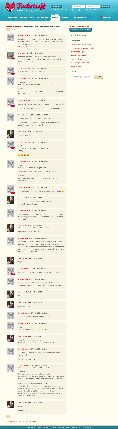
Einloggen (105, 7)
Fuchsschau (42, 17)
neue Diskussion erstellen (80, 30)
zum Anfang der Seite (27, 421)
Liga (32, 17)
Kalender (66, 17)
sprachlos (21, 132)
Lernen (23, 17)
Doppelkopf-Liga (77, 52)
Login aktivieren (62, 9)
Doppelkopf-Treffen (78, 55)
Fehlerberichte (76, 59)
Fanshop (46, 427)
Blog (39, 427)
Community (11, 17)
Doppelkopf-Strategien (80, 63)
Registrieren (56, 7)
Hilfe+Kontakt (81, 17)
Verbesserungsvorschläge (81, 44)
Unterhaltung (13, 26)
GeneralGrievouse (24, 35)
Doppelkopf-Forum (79, 26)
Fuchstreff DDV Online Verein (82, 48)
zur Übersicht (11, 421)
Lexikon (61, 427)
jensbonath (21, 53)
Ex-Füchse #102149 (24, 366)
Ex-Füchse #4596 (24, 68)
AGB (67, 427)
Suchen (98, 77)
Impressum (87, 427)
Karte (54, 427)
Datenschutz (76, 427)
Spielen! (107, 17)
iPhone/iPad (31, 427)
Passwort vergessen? (93, 10)
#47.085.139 (22, 46)
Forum (55, 17)
